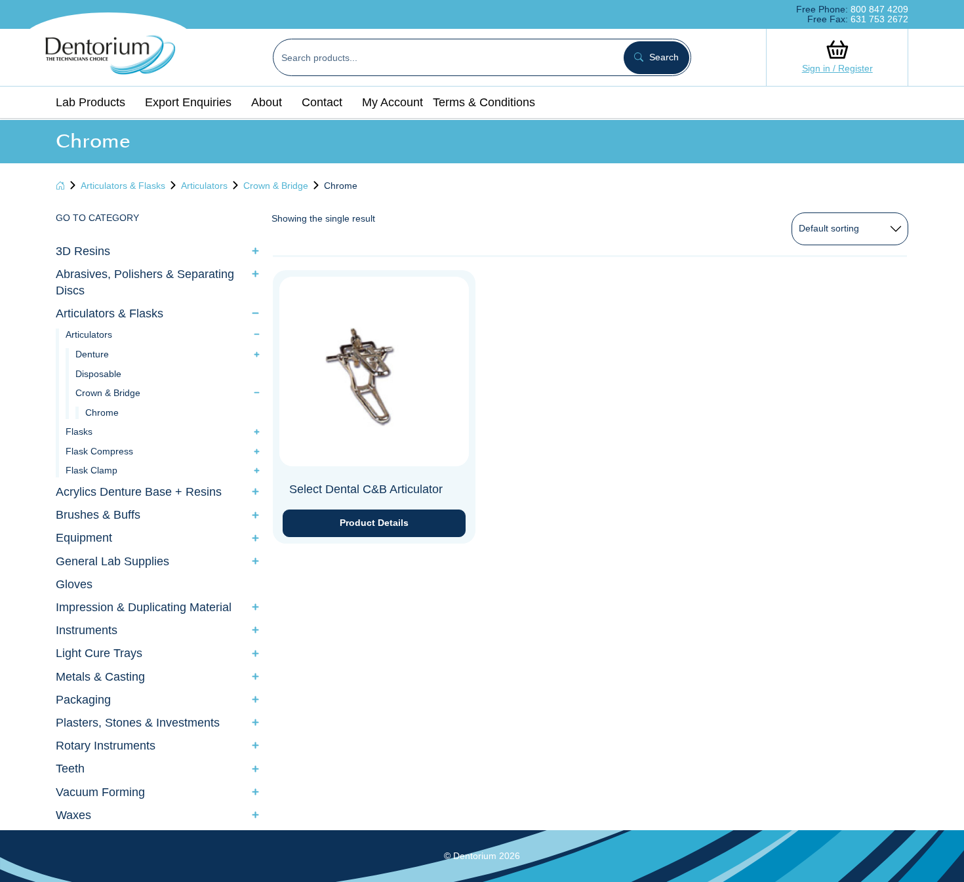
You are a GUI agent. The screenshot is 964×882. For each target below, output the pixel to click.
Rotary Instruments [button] (105, 745)
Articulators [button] (89, 334)
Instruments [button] (86, 630)
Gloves (74, 584)
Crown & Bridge (275, 185)
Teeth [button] (70, 768)
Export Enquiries (188, 102)
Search (663, 57)
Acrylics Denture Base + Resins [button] (139, 491)
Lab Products (90, 102)
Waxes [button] (73, 815)
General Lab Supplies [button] (112, 561)
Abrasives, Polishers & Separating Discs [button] (145, 282)
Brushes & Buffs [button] (98, 514)
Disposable (98, 374)
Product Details (374, 522)
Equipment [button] (84, 537)
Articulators (204, 185)
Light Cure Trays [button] (99, 653)
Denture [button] (92, 354)
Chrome (102, 412)
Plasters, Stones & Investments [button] (138, 722)
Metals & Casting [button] (100, 676)
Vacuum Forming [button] (100, 792)
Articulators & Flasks (123, 185)
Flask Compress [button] (99, 451)
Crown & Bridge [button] (107, 393)
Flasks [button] (79, 431)
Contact (322, 102)
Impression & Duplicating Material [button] (143, 607)
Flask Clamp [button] (91, 470)
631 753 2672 (879, 19)
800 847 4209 (879, 9)
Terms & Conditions (484, 102)
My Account (392, 102)
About (266, 102)
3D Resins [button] (83, 251)
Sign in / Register (837, 68)
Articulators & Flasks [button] (109, 313)
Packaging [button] (83, 699)
